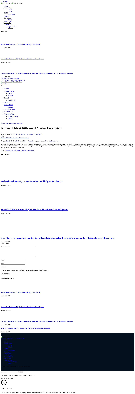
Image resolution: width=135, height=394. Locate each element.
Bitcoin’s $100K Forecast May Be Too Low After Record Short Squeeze (22, 59)
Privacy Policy (12, 26)
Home (6, 6)
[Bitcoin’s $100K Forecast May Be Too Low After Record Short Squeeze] (6, 55)
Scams (10, 19)
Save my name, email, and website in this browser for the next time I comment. (26, 270)
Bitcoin (10, 9)
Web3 (6, 13)
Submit (21, 372)
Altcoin (10, 11)
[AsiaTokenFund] (11, 82)
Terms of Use (8, 24)
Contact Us (7, 23)
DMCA (10, 28)
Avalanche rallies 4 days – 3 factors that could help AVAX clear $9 (20, 44)
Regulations (7, 18)
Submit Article (8, 21)
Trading (6, 16)
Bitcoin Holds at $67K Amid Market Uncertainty (20, 141)
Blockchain (11, 14)
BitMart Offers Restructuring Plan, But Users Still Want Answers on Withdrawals (25, 328)
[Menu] (1, 85)
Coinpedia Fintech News (52, 141)
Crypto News (8, 8)
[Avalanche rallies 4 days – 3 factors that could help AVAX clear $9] (6, 41)
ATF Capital (4, 83)
